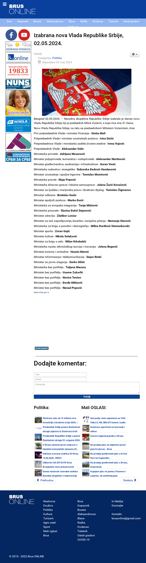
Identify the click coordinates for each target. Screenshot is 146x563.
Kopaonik (83, 505)
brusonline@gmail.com (126, 518)
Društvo (48, 505)
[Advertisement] (18, 216)
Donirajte (117, 505)
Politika (57, 58)
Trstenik (82, 531)
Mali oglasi (50, 531)
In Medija (117, 501)
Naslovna (49, 501)
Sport (46, 527)
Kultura (47, 514)
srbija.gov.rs (43, 292)
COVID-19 (83, 539)
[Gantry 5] (21, 499)
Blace (80, 518)
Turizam (48, 518)
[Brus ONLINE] (22, 9)
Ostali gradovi (41, 348)
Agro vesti (49, 522)
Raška (81, 522)
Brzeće (81, 509)
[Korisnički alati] (135, 54)
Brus (46, 535)
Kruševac (83, 527)
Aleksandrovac (86, 514)
